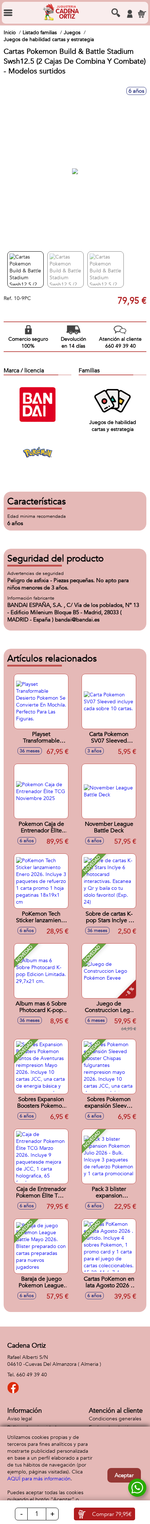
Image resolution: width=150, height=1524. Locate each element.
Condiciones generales (115, 1418)
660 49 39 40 (31, 1374)
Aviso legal (19, 1418)
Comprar (111, 1514)
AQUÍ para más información (39, 1478)
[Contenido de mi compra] (142, 13)
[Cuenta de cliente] (129, 13)
